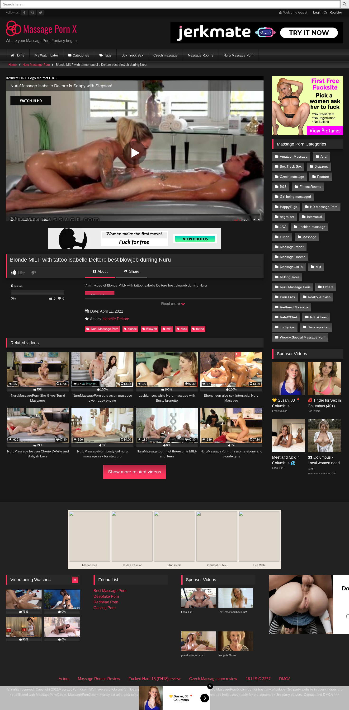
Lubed (284, 237)
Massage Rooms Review (99, 679)
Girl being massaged (295, 196)
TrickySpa (287, 327)
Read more (171, 304)
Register (336, 12)
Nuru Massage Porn (238, 55)
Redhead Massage (294, 307)
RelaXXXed (288, 317)
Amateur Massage (293, 156)
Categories (81, 55)
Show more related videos (134, 471)
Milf (318, 267)
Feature (323, 177)
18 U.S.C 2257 (258, 679)
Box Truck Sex (132, 55)
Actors (64, 679)
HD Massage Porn (324, 207)
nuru (184, 329)
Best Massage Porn (110, 591)
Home (19, 55)
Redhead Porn (106, 602)
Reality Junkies (319, 297)
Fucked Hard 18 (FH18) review (155, 679)
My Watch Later (46, 55)
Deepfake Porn (106, 596)
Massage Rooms (200, 55)
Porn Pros (287, 297)
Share (133, 271)
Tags (107, 55)
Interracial (314, 217)
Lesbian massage (312, 227)
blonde (132, 329)
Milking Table (289, 277)
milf (168, 329)
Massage (309, 237)
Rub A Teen (318, 317)
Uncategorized (319, 327)
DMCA (285, 679)
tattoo (200, 329)
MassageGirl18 (291, 267)
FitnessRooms (310, 186)
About (102, 271)
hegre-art (287, 217)
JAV (283, 227)
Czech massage (165, 55)
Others (328, 287)
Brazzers (321, 166)
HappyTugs (288, 207)
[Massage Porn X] (41, 29)
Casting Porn (105, 608)
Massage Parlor (292, 247)
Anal (324, 156)
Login (317, 12)
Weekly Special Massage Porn (302, 337)
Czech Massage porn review (213, 679)
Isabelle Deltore (116, 319)
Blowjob (151, 329)
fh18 (283, 186)
